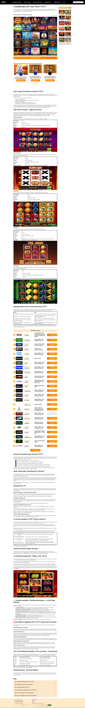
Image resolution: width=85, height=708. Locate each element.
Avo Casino (27, 400)
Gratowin (27, 432)
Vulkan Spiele (27, 391)
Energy (33, 702)
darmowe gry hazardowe (18, 97)
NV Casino (27, 359)
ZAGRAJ (18, 27)
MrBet (26, 363)
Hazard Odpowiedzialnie (46, 706)
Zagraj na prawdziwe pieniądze (65, 43)
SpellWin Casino (28, 437)
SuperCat (27, 446)
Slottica (26, 386)
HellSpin (26, 428)
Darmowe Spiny (48, 2)
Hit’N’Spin (27, 335)
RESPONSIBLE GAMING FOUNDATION (38, 703)
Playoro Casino (28, 405)
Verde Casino (27, 340)
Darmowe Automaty (17, 2)
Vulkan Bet (27, 368)
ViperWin (27, 382)
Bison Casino (27, 418)
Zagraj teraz (21, 80)
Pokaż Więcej (35, 450)
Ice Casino (27, 354)
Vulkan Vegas (28, 372)
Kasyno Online (27, 2)
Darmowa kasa (57, 2)
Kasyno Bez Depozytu (37, 2)
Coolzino (26, 395)
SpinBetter (27, 423)
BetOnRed (27, 414)
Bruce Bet (27, 349)
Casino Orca (27, 409)
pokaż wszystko (54, 15)
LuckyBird (27, 441)
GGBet (26, 377)
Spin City (26, 345)
